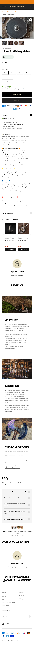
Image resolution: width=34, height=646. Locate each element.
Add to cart (10, 249)
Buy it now (17, 100)
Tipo (27, 253)
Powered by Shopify (16, 640)
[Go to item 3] (15, 43)
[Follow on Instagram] (3, 623)
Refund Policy (5, 605)
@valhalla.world (17, 580)
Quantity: (4, 77)
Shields (17, 12)
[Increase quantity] (11, 81)
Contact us (21, 592)
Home (4, 12)
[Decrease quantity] (4, 81)
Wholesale (21, 595)
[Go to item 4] (21, 43)
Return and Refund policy (8, 602)
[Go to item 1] (4, 43)
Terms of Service (23, 602)
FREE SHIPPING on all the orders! (17, 2)
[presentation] (3, 234)
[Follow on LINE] (7, 623)
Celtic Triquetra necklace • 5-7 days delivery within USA (23, 238)
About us (4, 596)
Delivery (21, 598)
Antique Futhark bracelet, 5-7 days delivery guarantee (9, 238)
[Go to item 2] (10, 43)
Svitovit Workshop (6, 48)
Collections (10, 12)
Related (30, 253)
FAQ (3, 599)
